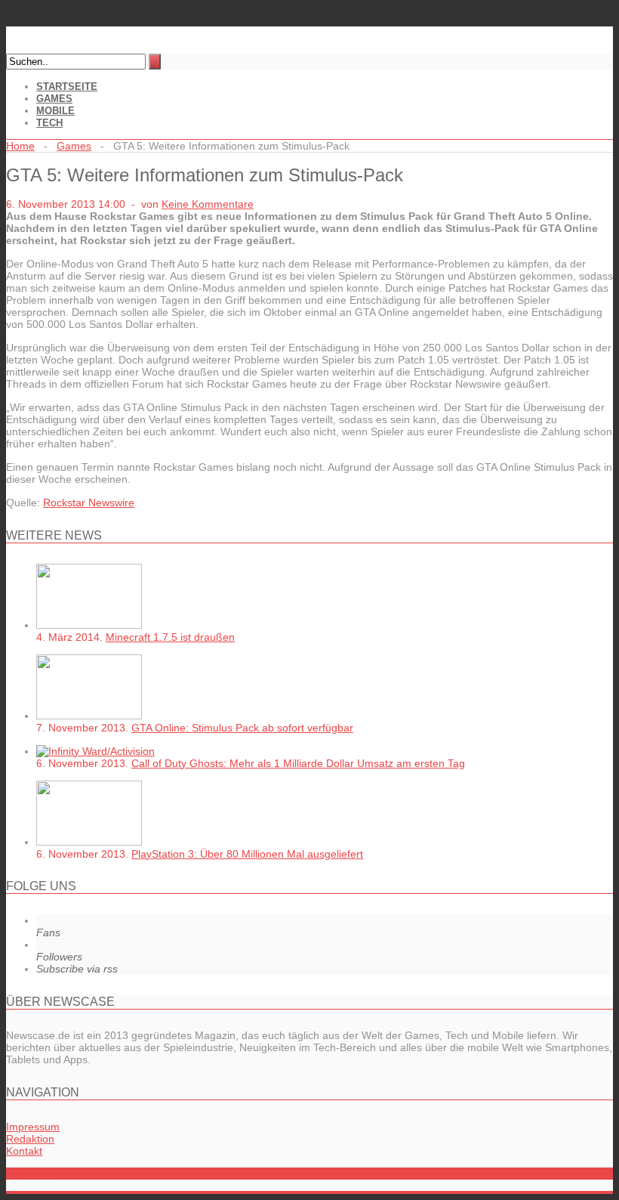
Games (54, 98)
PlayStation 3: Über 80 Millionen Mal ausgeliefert (247, 854)
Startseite (66, 86)
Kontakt (24, 1151)
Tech (49, 122)
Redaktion (30, 1139)
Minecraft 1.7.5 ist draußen (170, 637)
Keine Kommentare (208, 204)
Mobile (55, 110)
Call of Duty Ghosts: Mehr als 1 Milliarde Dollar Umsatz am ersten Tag (298, 763)
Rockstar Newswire (88, 502)
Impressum (33, 1127)
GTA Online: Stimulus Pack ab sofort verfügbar (242, 728)
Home (20, 146)
